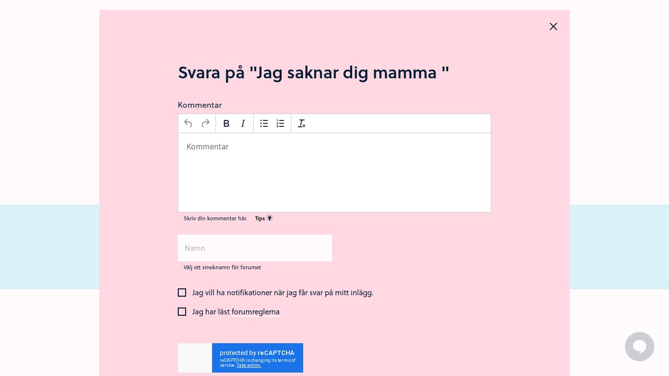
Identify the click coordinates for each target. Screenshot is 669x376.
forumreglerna (256, 312)
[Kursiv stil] (243, 123)
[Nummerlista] (280, 123)
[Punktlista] (264, 123)
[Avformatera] (301, 123)
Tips (260, 218)
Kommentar (200, 104)
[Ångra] (188, 123)
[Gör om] (205, 123)
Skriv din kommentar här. (225, 218)
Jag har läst (236, 312)
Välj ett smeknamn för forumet (222, 267)
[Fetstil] (226, 123)
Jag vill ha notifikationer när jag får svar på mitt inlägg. (283, 293)
